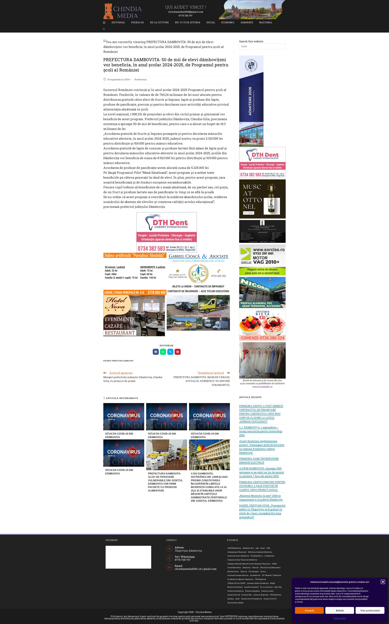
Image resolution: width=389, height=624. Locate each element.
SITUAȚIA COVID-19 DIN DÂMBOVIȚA (119, 435)
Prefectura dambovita (122, 361)
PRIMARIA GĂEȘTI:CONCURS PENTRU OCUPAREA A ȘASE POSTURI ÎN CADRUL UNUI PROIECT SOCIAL (262, 485)
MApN (272, 583)
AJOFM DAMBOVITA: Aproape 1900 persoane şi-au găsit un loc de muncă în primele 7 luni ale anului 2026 (261, 472)
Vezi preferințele (370, 610)
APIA (268, 548)
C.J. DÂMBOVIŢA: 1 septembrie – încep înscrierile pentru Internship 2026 (260, 431)
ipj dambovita (255, 575)
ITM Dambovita (260, 579)
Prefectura (140, 79)
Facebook (112, 540)
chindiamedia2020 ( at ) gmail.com (196, 568)
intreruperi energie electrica (238, 575)
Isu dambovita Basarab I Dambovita (240, 579)
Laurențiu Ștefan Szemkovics (258, 583)
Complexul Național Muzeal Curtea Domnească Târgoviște (248, 563)
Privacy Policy (340, 618)
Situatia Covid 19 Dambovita (251, 598)
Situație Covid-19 (269, 598)
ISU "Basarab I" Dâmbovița (271, 575)
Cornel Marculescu (234, 567)
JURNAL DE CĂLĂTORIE (236, 583)
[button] (382, 581)
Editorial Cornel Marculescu (270, 567)
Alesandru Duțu (248, 548)
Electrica (244, 571)
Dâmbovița (247, 567)
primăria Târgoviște (261, 594)
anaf (257, 548)
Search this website (251, 41)
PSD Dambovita (275, 594)
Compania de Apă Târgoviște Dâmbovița (242, 559)
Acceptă (309, 610)
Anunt (262, 548)
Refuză (340, 610)
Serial (237, 598)
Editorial (255, 567)
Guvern (263, 571)
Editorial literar (233, 571)
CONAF (274, 563)
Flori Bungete (254, 571)
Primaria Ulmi (247, 594)
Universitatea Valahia (235, 602)
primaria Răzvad (233, 594)
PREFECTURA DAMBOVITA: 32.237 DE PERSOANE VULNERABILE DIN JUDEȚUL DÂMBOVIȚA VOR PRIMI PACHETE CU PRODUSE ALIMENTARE (165, 482)
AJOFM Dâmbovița (234, 548)
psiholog (230, 598)
